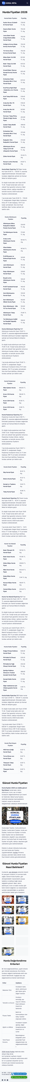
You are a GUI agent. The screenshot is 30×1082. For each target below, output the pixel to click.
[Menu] (27, 3)
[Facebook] (5, 1080)
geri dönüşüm (13, 872)
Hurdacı (15, 852)
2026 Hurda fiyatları (8, 1051)
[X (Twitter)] (7, 1080)
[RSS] (2, 1080)
